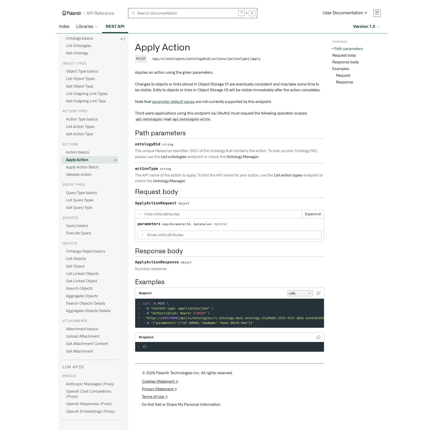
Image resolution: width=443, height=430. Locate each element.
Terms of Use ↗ (155, 397)
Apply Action (77, 160)
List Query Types (80, 200)
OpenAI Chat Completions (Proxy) (88, 394)
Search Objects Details (85, 303)
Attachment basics (82, 329)
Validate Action (79, 175)
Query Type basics (81, 193)
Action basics (77, 152)
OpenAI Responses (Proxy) (89, 404)
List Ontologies (78, 46)
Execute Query (78, 233)
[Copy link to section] (132, 47)
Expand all (313, 214)
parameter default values (173, 102)
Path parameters (348, 49)
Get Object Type (79, 86)
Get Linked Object (81, 281)
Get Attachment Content (87, 344)
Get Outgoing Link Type (86, 101)
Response (344, 82)
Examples (340, 69)
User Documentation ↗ (345, 13)
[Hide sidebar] (122, 38)
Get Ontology (77, 53)
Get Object (75, 266)
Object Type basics (82, 71)
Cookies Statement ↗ (160, 381)
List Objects (76, 259)
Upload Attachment (82, 336)
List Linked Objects (82, 274)
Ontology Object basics (85, 251)
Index (64, 27)
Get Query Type (79, 207)
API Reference (100, 13)
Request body (344, 55)
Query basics (77, 226)
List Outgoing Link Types (87, 94)
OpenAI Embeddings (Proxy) (90, 411)
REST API (115, 27)
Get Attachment (79, 351)
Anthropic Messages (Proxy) (90, 384)
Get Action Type (79, 134)
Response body (345, 62)
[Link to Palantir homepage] (71, 13)
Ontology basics (79, 38)
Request (343, 75)
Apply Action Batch (82, 167)
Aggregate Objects (82, 296)
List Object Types (80, 79)
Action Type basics (82, 119)
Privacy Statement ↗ (159, 389)
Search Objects (79, 288)
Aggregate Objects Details (88, 311)
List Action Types (80, 127)
